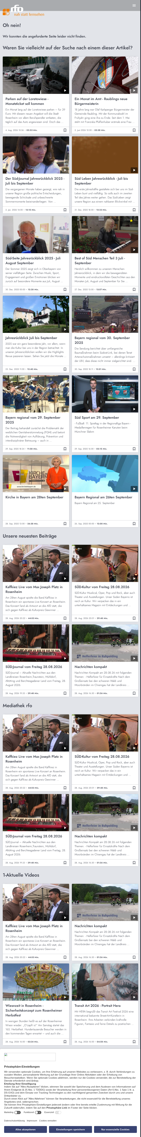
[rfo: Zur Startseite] (23, 10)
